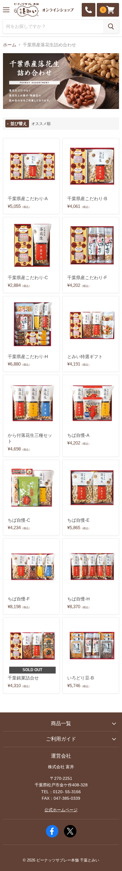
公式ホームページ (61, 809)
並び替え (18, 123)
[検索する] (111, 26)
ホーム (9, 44)
